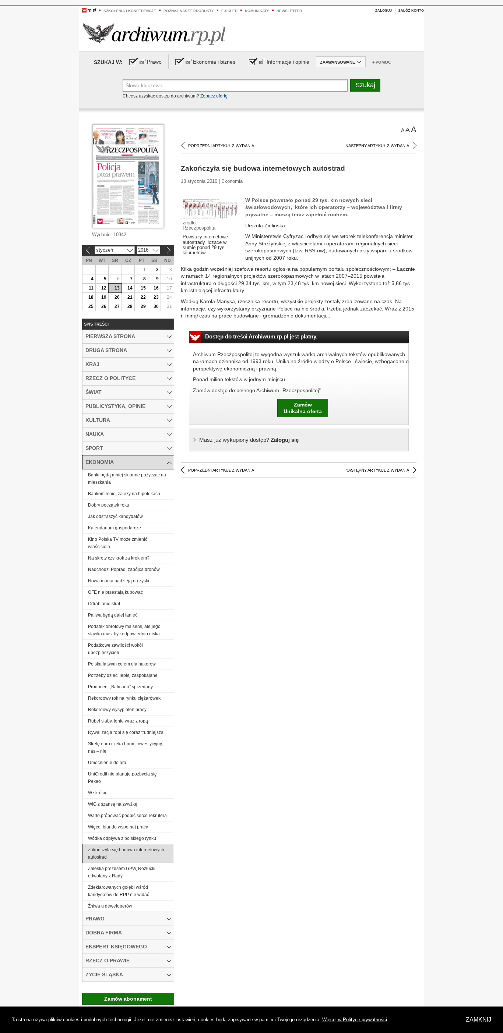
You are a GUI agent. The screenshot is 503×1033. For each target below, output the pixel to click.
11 (91, 288)
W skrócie (98, 792)
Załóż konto (411, 11)
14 (130, 288)
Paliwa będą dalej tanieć (112, 615)
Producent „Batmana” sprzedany (120, 686)
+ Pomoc (381, 62)
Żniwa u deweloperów (110, 906)
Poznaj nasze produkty (188, 11)
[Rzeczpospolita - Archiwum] (154, 34)
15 (143, 288)
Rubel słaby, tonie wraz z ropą (118, 721)
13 (117, 288)
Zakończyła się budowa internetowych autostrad (126, 853)
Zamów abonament (128, 999)
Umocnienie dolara (107, 762)
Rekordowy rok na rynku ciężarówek (124, 698)
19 (103, 297)
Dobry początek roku (108, 505)
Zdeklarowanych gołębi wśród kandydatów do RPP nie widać (118, 891)
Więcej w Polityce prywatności (354, 1019)
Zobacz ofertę (214, 96)
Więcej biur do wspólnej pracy (118, 827)
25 (91, 306)
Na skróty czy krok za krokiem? (119, 558)
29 (143, 306)
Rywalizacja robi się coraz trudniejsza (125, 732)
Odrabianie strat (104, 603)
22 (143, 297)
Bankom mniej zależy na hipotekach (124, 493)
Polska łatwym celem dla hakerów (122, 664)
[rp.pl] (89, 10)
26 (103, 306)
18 (91, 297)
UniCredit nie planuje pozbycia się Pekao (122, 777)
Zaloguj (383, 11)
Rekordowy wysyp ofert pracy (117, 709)
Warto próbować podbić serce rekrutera (127, 815)
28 (130, 306)
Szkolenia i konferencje (129, 11)
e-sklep (229, 11)
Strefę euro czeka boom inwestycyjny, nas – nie (125, 747)
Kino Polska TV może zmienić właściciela (117, 543)
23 (156, 297)
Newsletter (289, 11)
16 (156, 288)
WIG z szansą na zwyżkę (112, 804)
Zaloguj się (249, 440)
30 (156, 306)
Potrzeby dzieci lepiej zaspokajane (123, 675)
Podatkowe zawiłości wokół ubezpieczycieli (115, 649)
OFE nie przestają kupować (115, 592)
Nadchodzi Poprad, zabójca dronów (124, 569)
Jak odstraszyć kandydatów (115, 516)
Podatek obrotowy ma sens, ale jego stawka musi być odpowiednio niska (124, 630)
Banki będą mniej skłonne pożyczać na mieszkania (127, 478)
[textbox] (235, 85)
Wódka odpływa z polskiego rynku (122, 838)
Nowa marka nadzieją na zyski (118, 580)
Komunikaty (257, 11)
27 (117, 306)
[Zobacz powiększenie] (210, 208)
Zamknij (478, 1019)
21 (130, 297)
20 (117, 297)
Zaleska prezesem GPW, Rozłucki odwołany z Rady (121, 872)
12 (103, 288)
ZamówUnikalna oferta (303, 408)
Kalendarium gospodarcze (114, 527)
